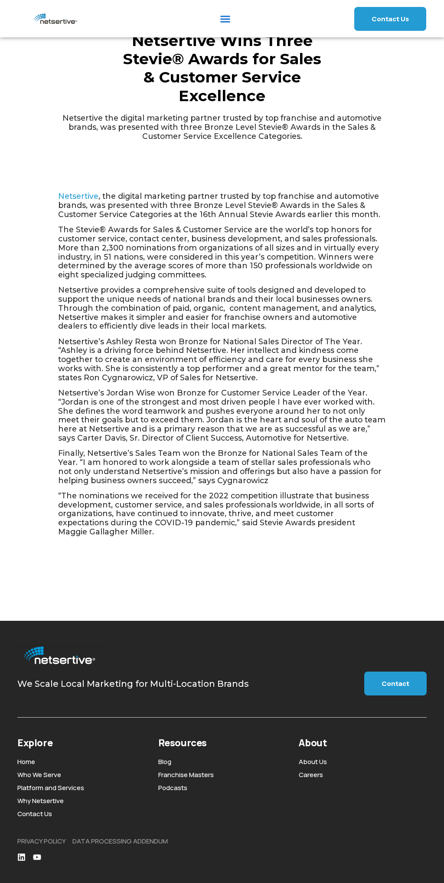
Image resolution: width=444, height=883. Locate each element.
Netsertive (78, 196)
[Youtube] (37, 857)
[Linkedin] (21, 857)
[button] (225, 18)
